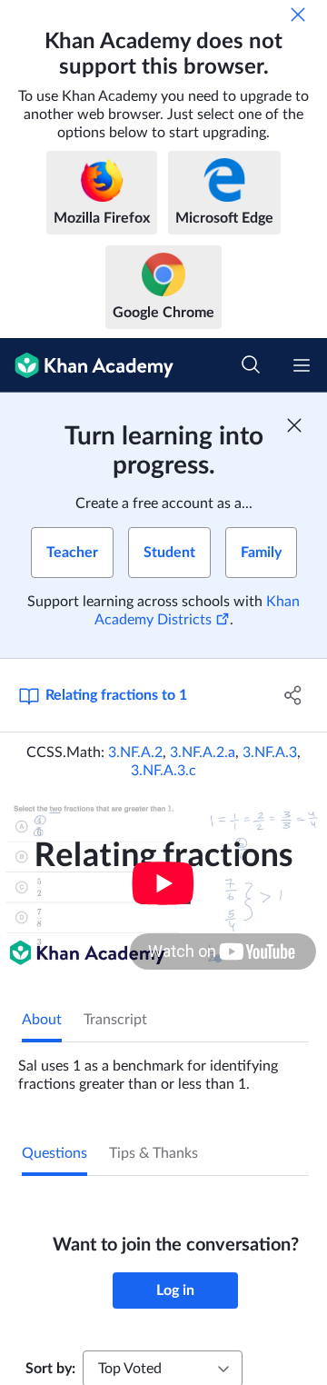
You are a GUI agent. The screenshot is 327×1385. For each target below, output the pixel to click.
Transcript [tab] (115, 1019)
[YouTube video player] (163, 883)
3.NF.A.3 (270, 752)
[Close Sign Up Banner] (294, 425)
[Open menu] (301, 365)
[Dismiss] (297, 14)
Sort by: (50, 1368)
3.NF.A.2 (135, 752)
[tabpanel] (163, 1067)
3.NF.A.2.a (202, 752)
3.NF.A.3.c (163, 770)
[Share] (293, 695)
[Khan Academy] (86, 365)
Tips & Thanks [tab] (153, 1153)
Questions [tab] (54, 1153)
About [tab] (42, 1019)
